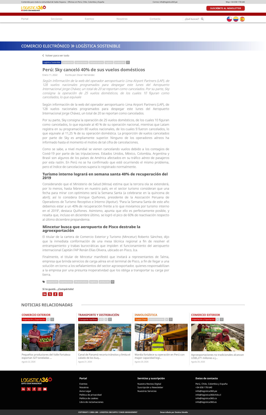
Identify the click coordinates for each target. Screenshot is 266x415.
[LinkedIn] (44, 294)
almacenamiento (156, 319)
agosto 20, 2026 (141, 361)
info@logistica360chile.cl (208, 394)
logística (109, 62)
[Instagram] (61, 294)
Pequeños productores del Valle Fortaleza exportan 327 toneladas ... (46, 356)
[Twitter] (50, 294)
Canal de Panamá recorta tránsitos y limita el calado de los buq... (104, 356)
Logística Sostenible (98, 46)
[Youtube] (45, 389)
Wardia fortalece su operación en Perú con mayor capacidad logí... (160, 356)
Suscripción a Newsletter (150, 387)
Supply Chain (141, 319)
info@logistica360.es (206, 402)
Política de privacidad (90, 394)
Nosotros (84, 387)
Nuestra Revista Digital (149, 383)
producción (120, 62)
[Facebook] (55, 294)
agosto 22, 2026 (28, 361)
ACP (101, 319)
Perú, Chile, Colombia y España (211, 383)
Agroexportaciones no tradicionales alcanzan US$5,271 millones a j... (217, 356)
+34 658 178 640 (237, 2)
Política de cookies (88, 398)
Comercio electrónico (45, 46)
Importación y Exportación (34, 319)
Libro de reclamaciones (91, 402)
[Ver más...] (48, 319)
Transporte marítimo (88, 319)
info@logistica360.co (206, 398)
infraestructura (96, 62)
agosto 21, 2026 (85, 361)
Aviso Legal (85, 391)
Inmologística (146, 315)
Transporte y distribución (98, 315)
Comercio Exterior (36, 315)
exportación (68, 62)
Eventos (83, 383)
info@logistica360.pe (168, 2)
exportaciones (81, 62)
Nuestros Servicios (147, 391)
